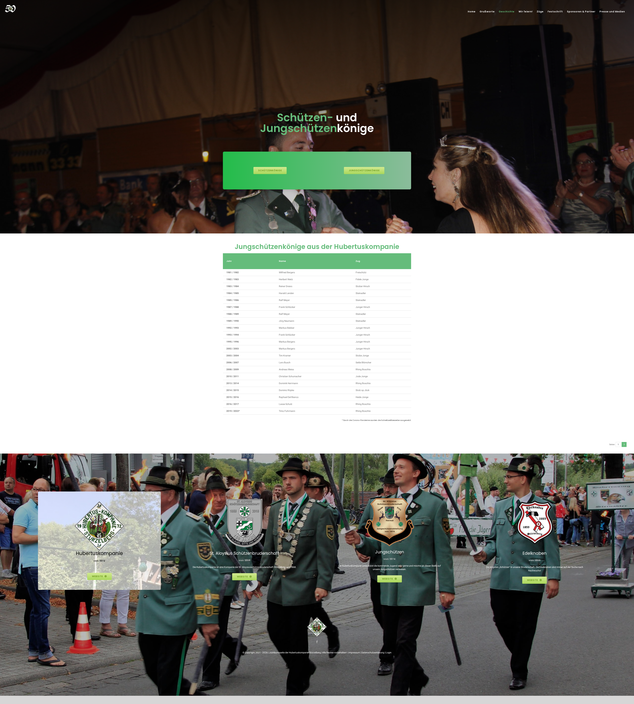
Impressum (354, 652)
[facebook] (317, 641)
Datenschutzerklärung (372, 652)
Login (388, 652)
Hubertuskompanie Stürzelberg (305, 652)
